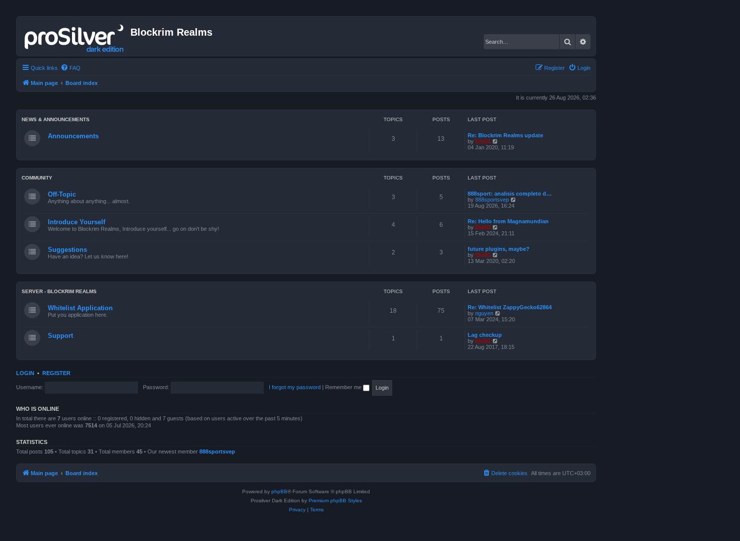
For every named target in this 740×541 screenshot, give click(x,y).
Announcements (73, 136)
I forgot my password (295, 387)
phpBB (279, 491)
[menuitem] (70, 68)
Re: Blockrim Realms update (505, 135)
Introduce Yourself (76, 222)
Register (56, 373)
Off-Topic (62, 194)
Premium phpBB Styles (335, 500)
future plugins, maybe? (499, 249)
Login (25, 373)
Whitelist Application (80, 308)
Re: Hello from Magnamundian (508, 221)
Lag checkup (485, 335)
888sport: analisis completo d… (510, 194)
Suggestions (67, 249)
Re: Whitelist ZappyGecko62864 (510, 307)
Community (37, 178)
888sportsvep (492, 200)
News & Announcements (56, 119)
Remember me (344, 387)
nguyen (484, 313)
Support (60, 335)
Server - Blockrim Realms (59, 291)
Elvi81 (483, 141)
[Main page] (74, 36)
